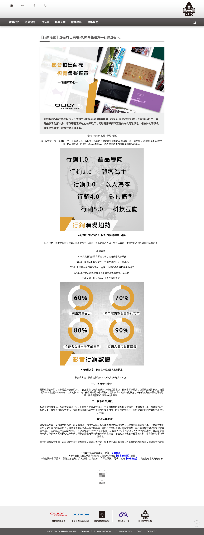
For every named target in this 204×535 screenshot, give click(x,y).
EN (23, 5)
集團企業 (60, 22)
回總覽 (102, 483)
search (194, 22)
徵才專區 (76, 22)
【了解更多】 (116, 452)
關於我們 (14, 22)
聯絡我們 (92, 22)
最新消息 (30, 22)
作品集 (45, 22)
